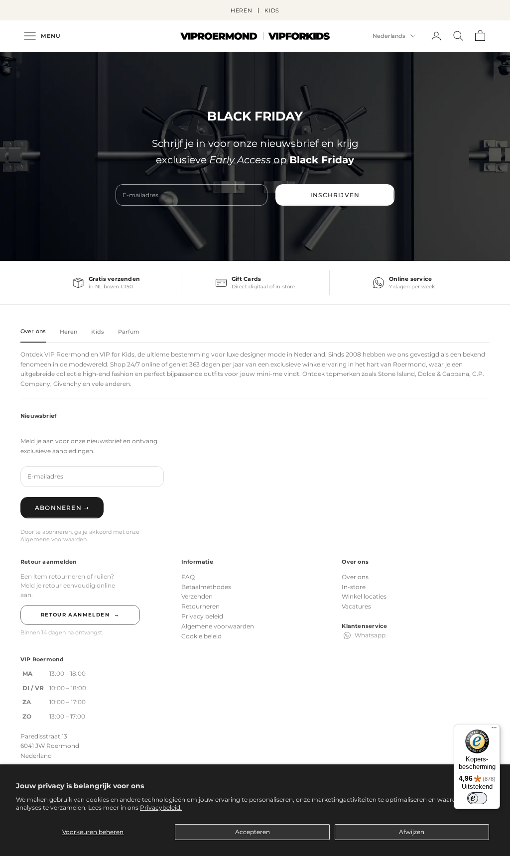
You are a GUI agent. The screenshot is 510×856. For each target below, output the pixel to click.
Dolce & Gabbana (443, 373)
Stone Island (396, 373)
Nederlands (389, 35)
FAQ (188, 577)
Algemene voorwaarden (217, 626)
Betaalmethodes (206, 587)
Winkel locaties (364, 596)
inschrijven (335, 195)
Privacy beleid (202, 616)
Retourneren (200, 606)
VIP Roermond (66, 354)
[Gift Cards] (255, 282)
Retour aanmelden (80, 614)
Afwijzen (411, 832)
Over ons (355, 577)
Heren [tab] (69, 331)
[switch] (477, 798)
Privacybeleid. (161, 807)
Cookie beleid (201, 636)
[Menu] (494, 730)
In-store (354, 587)
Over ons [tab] (33, 331)
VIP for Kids (117, 354)
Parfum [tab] (129, 331)
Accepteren (252, 832)
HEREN (242, 10)
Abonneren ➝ (62, 507)
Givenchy (67, 383)
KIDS (272, 10)
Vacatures (356, 606)
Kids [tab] (97, 331)
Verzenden (197, 596)
